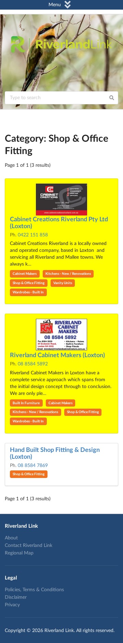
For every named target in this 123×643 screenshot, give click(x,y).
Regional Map (19, 553)
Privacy (12, 605)
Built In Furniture (26, 403)
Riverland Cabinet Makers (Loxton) (57, 355)
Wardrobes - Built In (28, 292)
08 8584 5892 (33, 364)
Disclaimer (16, 597)
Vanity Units (62, 283)
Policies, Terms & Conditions (34, 589)
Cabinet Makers (25, 274)
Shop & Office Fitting (28, 283)
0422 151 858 (33, 235)
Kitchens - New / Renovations (68, 274)
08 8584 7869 (33, 465)
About (11, 538)
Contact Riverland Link (28, 545)
